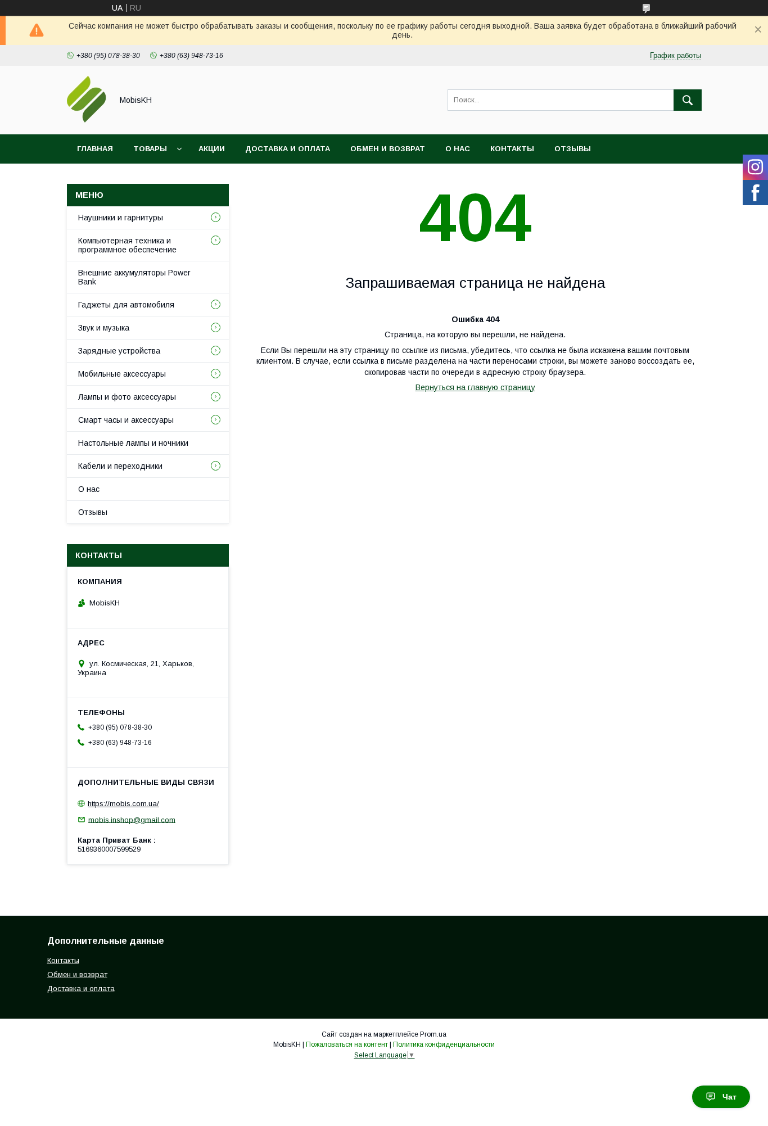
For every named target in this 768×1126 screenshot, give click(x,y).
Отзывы (572, 148)
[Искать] (688, 100)
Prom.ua (433, 1034)
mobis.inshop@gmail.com (131, 819)
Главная (95, 148)
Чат (729, 1096)
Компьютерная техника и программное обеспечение (127, 245)
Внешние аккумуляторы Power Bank (134, 277)
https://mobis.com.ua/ (123, 803)
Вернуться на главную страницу (475, 387)
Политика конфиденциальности (444, 1044)
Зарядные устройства (119, 350)
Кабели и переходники (120, 466)
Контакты (512, 148)
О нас (457, 148)
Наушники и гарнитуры (120, 217)
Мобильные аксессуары (122, 373)
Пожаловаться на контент (347, 1044)
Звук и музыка (103, 327)
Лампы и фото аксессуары (127, 396)
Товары (150, 148)
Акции (211, 148)
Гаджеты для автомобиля (126, 304)
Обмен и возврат (387, 148)
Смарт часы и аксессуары (126, 419)
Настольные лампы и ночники (133, 442)
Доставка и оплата (287, 148)
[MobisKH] (86, 119)
